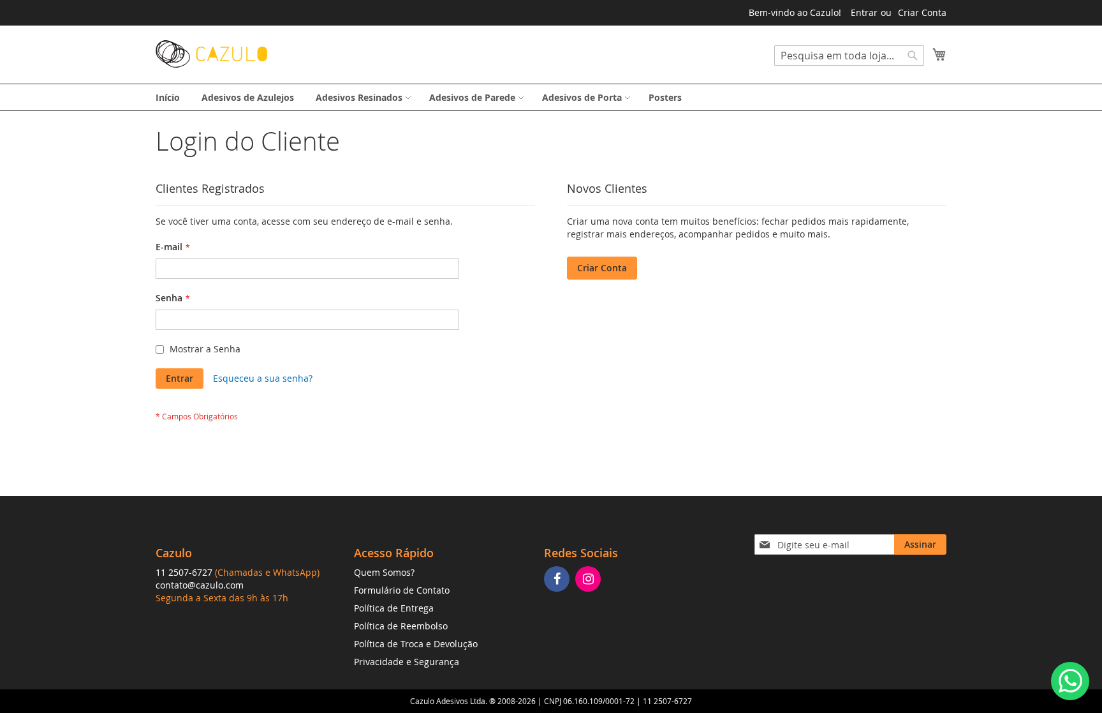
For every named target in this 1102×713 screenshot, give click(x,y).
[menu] (551, 97)
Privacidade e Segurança (406, 662)
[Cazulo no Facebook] (558, 579)
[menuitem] (167, 97)
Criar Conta (922, 12)
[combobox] (849, 55)
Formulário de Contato (402, 590)
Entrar (864, 12)
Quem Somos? (384, 572)
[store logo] (211, 54)
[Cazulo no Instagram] (589, 579)
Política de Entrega (394, 608)
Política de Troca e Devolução (416, 644)
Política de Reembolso (401, 626)
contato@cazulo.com (200, 585)
